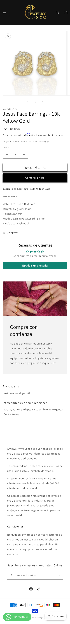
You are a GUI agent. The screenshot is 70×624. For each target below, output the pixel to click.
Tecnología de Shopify (43, 618)
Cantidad (7, 147)
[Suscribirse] (59, 575)
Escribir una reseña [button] (35, 265)
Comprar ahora (35, 177)
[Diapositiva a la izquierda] (27, 102)
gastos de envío (12, 141)
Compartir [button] (13, 232)
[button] (4, 12)
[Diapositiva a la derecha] (43, 102)
